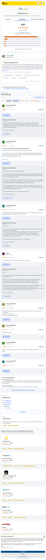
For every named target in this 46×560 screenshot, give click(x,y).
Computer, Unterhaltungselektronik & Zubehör (27, 465)
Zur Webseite (22, 412)
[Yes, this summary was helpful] (41, 81)
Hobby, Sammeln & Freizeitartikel (20, 517)
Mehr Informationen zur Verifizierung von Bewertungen (23, 390)
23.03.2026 (12, 257)
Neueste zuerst (40, 97)
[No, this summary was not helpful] (43, 81)
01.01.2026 (12, 308)
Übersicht (8, 19)
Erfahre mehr (31, 432)
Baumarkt (4, 425)
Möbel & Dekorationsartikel (13, 425)
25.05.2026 (4, 169)
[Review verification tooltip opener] (27, 13)
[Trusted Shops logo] (5, 3)
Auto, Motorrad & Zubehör (7, 465)
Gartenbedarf (10, 448)
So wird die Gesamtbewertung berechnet (23, 49)
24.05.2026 (12, 145)
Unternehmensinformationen (37, 19)
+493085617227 (7, 400)
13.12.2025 (12, 346)
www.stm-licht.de (7, 402)
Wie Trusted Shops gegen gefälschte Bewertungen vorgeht (16, 88)
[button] (38, 3)
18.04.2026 (4, 224)
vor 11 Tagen (12, 109)
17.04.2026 (12, 209)
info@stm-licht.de (7, 404)
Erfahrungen (22, 19)
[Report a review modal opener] (42, 115)
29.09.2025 (12, 365)
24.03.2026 (4, 270)
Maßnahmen (8, 380)
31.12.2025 (12, 329)
